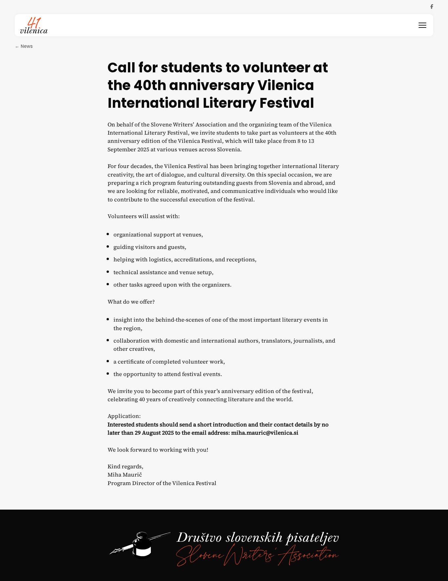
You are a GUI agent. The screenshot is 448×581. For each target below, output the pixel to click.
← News (24, 46)
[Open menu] (422, 25)
